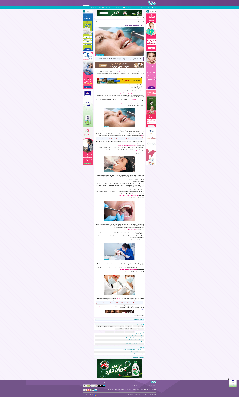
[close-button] (228, 379)
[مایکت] (101, 386)
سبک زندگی (112, 7)
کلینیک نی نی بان (102, 306)
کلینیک (96, 7)
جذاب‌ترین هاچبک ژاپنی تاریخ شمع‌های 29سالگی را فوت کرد (133, 349)
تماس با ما (134, 389)
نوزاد (127, 7)
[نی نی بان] (152, 3)
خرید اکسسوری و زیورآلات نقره (138, 326)
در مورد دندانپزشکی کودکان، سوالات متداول (129, 103)
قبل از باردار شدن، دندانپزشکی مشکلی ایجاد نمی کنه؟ (128, 145)
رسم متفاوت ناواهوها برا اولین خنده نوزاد (137, 333)
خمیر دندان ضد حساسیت (105, 226)
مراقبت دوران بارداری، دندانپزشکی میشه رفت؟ (128, 269)
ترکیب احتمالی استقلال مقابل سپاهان (137, 353)
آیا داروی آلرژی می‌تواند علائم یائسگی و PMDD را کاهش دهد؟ (133, 343)
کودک (123, 7)
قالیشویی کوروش (99, 326)
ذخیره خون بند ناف (128, 326)
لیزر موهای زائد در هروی (119, 328)
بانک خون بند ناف (133, 328)
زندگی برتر (111, 389)
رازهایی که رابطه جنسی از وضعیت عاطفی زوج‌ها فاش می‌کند (133, 341)
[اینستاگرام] (86, 390)
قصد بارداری (147, 7)
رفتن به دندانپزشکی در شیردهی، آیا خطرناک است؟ (128, 195)
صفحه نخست (153, 7)
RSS (108, 389)
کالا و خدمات (92, 7)
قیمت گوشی (122, 326)
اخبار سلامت (101, 7)
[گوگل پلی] (94, 386)
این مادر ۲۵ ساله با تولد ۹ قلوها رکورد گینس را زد (136, 339)
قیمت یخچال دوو (140, 328)
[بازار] (86, 386)
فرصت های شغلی (128, 389)
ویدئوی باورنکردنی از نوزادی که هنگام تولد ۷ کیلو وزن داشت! (134, 335)
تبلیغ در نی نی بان (117, 389)
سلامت (118, 7)
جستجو (142, 389)
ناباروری (141, 7)
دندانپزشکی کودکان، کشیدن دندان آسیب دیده (129, 229)
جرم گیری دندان (133, 99)
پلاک (142, 135)
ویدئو (107, 7)
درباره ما (138, 389)
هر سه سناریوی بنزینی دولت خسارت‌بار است (136, 351)
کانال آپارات (123, 389)
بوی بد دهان (136, 150)
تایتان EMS (127, 328)
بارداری (136, 7)
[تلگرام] (93, 390)
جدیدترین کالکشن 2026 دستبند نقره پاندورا (111, 326)
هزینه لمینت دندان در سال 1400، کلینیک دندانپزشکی (128, 93)
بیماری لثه (120, 71)
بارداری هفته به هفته (147, 389)
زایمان (131, 7)
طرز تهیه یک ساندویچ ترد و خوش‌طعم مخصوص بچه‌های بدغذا (133, 337)
